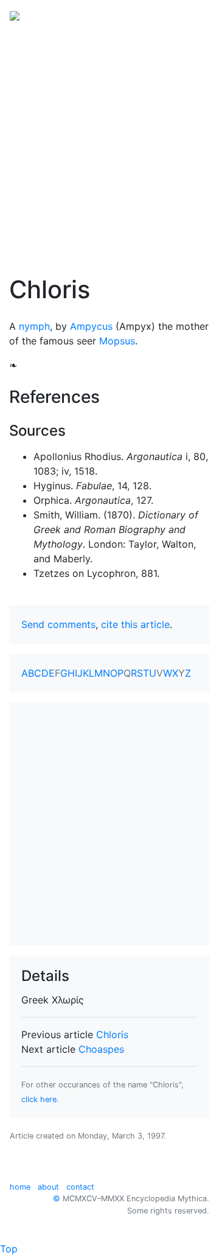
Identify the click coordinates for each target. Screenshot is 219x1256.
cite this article (135, 624)
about (48, 1186)
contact (80, 1186)
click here (39, 1099)
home (20, 1186)
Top (9, 1249)
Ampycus (91, 326)
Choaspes (101, 1049)
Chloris (112, 1034)
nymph (34, 326)
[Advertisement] (109, 144)
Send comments (58, 624)
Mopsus (117, 341)
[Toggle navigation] (192, 14)
